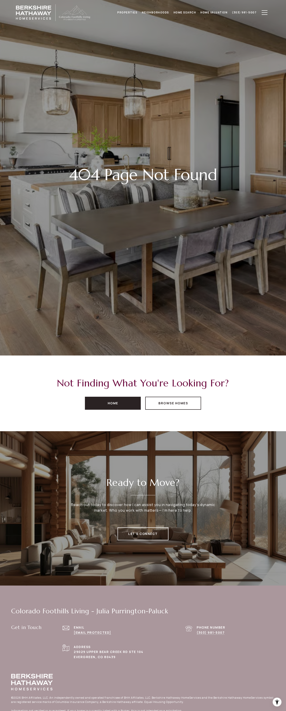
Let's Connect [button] (143, 534)
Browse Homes (173, 403)
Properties (127, 12)
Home (113, 403)
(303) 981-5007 (211, 632)
